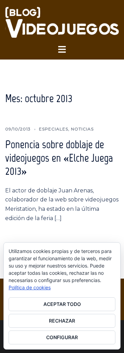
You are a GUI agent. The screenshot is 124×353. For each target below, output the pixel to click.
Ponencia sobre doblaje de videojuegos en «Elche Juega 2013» (59, 158)
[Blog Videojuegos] (62, 22)
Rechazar (62, 321)
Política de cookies (30, 287)
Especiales (53, 129)
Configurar (62, 337)
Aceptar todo (62, 304)
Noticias (82, 129)
